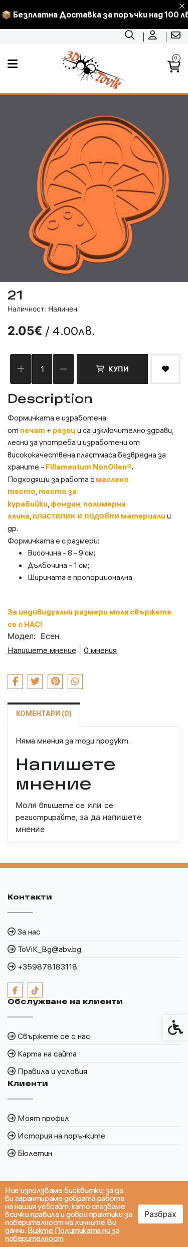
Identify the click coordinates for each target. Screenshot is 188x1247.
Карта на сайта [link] (47, 1053)
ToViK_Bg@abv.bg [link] (49, 949)
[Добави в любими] (165, 369)
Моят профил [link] (43, 1118)
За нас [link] (29, 931)
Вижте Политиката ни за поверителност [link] (62, 1234)
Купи (118, 368)
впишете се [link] (62, 805)
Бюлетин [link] (35, 1153)
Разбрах (160, 1214)
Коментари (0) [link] (44, 713)
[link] (131, 37)
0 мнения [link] (100, 650)
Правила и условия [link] (52, 1071)
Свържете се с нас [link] (54, 1036)
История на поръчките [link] (61, 1135)
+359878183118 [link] (47, 967)
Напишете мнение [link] (42, 650)
